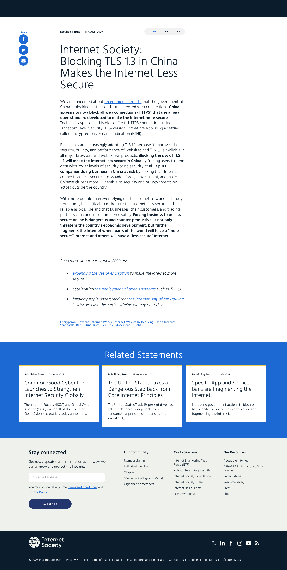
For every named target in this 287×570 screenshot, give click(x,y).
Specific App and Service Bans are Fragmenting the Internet (222, 389)
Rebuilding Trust (88, 325)
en (154, 32)
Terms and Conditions (82, 487)
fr (166, 32)
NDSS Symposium (185, 494)
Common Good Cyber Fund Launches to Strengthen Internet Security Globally (56, 389)
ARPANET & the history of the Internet (243, 468)
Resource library (234, 482)
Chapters (130, 472)
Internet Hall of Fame (187, 488)
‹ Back (23, 32)
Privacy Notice (76, 560)
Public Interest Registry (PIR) (193, 470)
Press (227, 488)
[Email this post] (23, 61)
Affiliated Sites (231, 560)
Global (138, 325)
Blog (227, 494)
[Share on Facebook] (23, 39)
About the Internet (236, 460)
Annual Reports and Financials (144, 560)
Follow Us (210, 560)
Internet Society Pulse (188, 482)
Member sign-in (134, 460)
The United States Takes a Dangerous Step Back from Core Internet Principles (139, 389)
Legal (115, 560)
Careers (194, 560)
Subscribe (50, 504)
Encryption (68, 322)
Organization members (139, 484)
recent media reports (122, 102)
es (178, 32)
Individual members (137, 466)
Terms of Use (98, 560)
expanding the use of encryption (100, 273)
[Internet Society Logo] (46, 542)
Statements (123, 325)
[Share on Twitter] (23, 50)
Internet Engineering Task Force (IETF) (190, 462)
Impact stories (233, 476)
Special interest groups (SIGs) (143, 478)
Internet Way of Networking (134, 322)
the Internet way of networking (155, 299)
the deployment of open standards (124, 289)
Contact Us (176, 560)
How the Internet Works (95, 322)
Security (107, 325)
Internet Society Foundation (192, 476)
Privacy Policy (38, 492)
